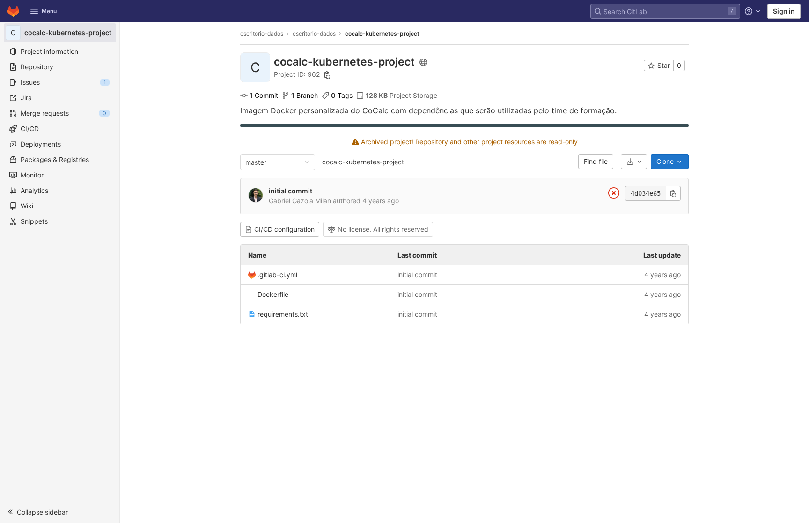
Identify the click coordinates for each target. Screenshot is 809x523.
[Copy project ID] (327, 75)
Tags (342, 95)
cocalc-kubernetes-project (363, 162)
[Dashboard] (13, 11)
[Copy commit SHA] (673, 193)
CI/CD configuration (284, 229)
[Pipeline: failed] (613, 195)
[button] (59, 512)
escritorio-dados (261, 33)
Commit (264, 95)
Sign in (784, 11)
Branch (304, 95)
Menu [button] (49, 11)
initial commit (290, 191)
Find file (596, 161)
